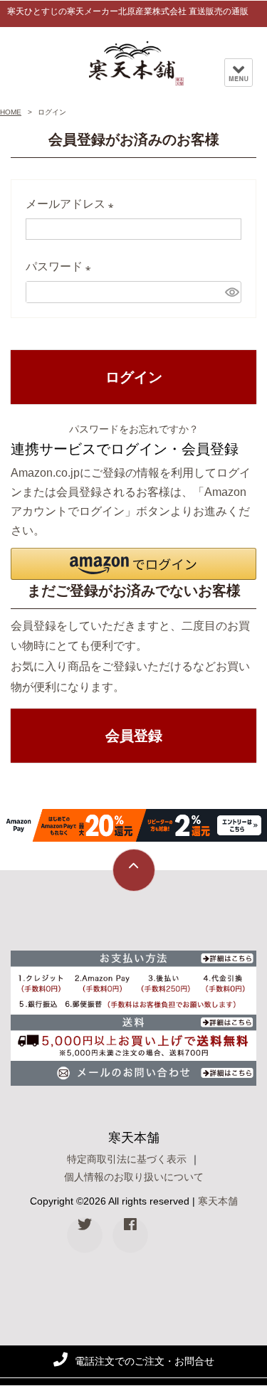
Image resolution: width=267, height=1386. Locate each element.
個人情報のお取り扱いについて (134, 1177)
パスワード (61, 268)
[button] (133, 564)
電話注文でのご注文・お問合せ (144, 1361)
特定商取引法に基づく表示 (127, 1159)
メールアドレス (73, 206)
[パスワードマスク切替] (231, 292)
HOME (10, 112)
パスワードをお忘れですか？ (134, 429)
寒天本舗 (218, 1201)
